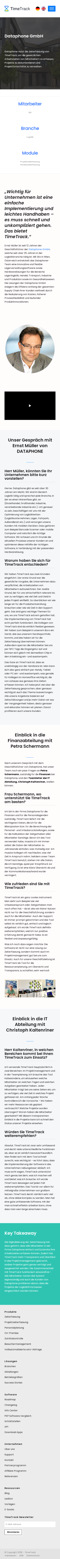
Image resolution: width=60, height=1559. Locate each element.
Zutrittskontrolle (14, 1338)
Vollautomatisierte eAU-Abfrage (23, 1349)
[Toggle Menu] (51, 8)
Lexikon (9, 1498)
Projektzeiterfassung (16, 1322)
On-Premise (11, 1333)
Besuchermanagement (18, 1344)
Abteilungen (11, 1371)
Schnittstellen (12, 1421)
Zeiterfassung (12, 1316)
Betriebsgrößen (14, 1377)
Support (9, 1454)
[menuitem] (10, 1555)
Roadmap (10, 1399)
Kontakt (9, 1460)
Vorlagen (10, 1504)
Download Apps (14, 1432)
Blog (7, 1493)
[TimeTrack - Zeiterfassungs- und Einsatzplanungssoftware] (17, 8)
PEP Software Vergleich (18, 1416)
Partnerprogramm (15, 1465)
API (6, 1426)
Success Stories (13, 1382)
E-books (9, 1509)
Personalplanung (14, 1327)
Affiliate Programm (15, 1471)
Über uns (10, 1449)
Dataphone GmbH (39, 249)
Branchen (10, 1366)
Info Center (11, 1410)
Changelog (11, 1405)
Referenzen (11, 1476)
